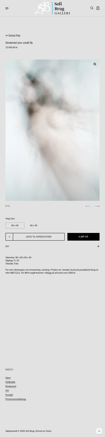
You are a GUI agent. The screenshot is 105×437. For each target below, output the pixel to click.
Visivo (48, 431)
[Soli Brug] (52, 8)
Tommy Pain (14, 35)
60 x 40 (33, 225)
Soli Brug (29, 431)
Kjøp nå (83, 237)
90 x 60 (14, 225)
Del (7, 246)
